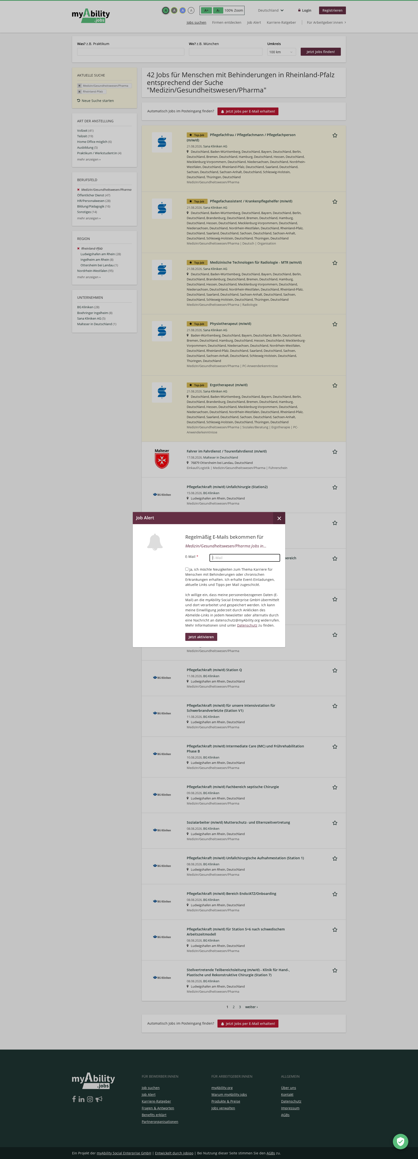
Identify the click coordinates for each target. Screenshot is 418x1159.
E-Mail (191, 556)
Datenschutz (247, 625)
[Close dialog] (279, 518)
